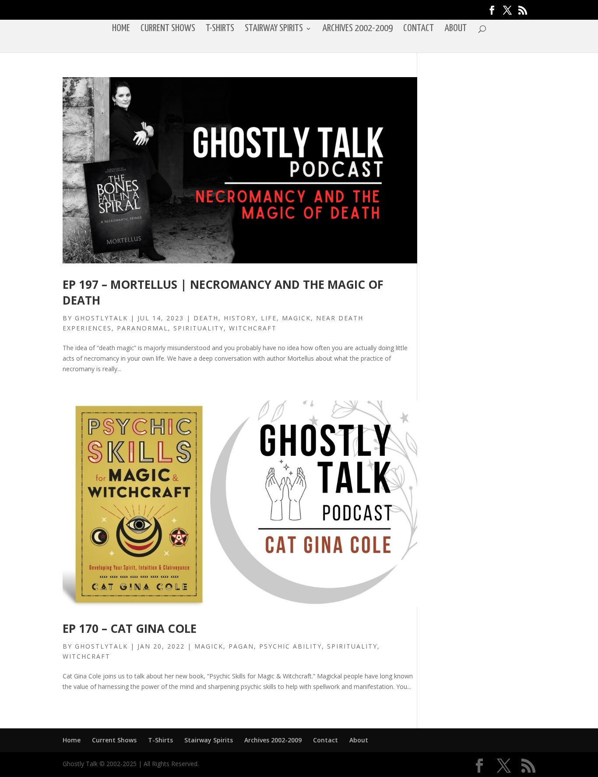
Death (205, 318)
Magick (296, 318)
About (455, 29)
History (240, 318)
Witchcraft (253, 328)
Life (269, 318)
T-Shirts (220, 29)
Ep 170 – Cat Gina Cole (130, 628)
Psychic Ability (290, 646)
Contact (418, 29)
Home (121, 29)
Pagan (241, 646)
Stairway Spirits (274, 29)
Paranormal (142, 328)
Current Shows (168, 29)
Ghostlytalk (101, 318)
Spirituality (198, 328)
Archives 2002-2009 (357, 29)
